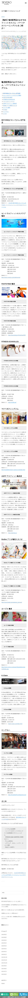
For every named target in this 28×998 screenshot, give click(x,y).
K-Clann (5, 109)
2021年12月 (4, 957)
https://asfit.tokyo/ (12, 533)
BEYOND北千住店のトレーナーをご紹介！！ (12, 901)
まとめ (5, 113)
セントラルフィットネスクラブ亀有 (12, 95)
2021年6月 (4, 974)
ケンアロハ (6, 111)
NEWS (3, 16)
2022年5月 (4, 943)
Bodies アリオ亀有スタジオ (10, 105)
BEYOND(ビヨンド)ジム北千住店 (18, 31)
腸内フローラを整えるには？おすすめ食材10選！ (13, 909)
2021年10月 (4, 963)
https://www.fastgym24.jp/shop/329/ (17, 335)
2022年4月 (4, 945)
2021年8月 (4, 968)
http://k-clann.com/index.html (15, 723)
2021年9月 (4, 965)
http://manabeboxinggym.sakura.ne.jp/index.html (13, 469)
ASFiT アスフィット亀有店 (10, 103)
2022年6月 (4, 940)
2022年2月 (4, 951)
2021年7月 (4, 971)
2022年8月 (4, 937)
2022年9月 (4, 934)
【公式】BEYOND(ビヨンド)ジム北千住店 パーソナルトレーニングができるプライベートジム (13, 205)
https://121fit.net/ (12, 402)
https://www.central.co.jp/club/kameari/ (10, 277)
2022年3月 (4, 948)
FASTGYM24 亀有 (7, 97)
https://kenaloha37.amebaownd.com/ (17, 794)
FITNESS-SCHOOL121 (9, 99)
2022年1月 (4, 954)
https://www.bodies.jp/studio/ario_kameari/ (11, 602)
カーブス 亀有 (6, 107)
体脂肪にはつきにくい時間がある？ (9, 913)
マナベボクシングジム (8, 101)
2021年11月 (4, 960)
